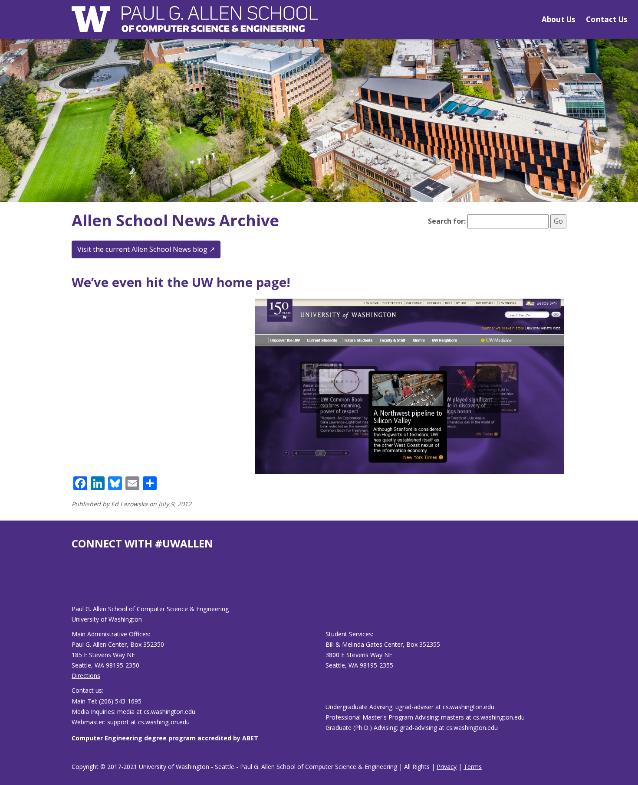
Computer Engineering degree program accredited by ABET (165, 738)
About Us (558, 19)
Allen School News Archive (175, 220)
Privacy (447, 766)
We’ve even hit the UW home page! (181, 282)
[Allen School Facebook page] (74, 584)
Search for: (447, 221)
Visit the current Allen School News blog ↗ (146, 249)
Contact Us (606, 19)
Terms (473, 766)
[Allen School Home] (195, 24)
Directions (86, 675)
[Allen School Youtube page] (78, 584)
